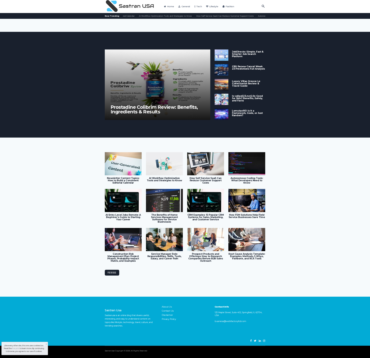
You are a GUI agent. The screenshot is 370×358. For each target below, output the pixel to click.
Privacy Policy (169, 319)
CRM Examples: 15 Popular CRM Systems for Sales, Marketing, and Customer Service (205, 217)
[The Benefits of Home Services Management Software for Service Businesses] (164, 200)
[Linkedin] (260, 340)
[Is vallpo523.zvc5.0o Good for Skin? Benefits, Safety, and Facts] (221, 99)
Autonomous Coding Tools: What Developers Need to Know (247, 180)
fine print (16, 348)
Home (170, 6)
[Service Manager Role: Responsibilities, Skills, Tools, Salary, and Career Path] (164, 239)
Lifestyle (213, 6)
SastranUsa (109, 351)
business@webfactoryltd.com (230, 321)
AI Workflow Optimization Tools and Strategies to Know (157, 16)
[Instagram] (264, 340)
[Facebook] (251, 340)
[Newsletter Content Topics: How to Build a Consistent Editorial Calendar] (123, 163)
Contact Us (168, 310)
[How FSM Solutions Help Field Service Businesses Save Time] (246, 200)
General (185, 6)
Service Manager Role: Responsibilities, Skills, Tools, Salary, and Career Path (164, 256)
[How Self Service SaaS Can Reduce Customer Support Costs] (205, 163)
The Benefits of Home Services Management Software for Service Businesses (164, 218)
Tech (199, 6)
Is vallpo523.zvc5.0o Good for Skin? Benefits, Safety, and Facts (247, 98)
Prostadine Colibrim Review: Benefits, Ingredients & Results (154, 109)
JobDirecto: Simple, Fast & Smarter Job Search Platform (247, 54)
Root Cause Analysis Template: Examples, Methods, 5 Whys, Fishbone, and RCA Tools (247, 256)
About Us (167, 306)
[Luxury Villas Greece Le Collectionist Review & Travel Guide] (221, 84)
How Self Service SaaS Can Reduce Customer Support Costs (216, 16)
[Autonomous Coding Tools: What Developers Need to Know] (246, 163)
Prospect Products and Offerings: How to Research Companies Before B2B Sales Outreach (205, 257)
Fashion (229, 6)
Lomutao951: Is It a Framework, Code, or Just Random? (247, 113)
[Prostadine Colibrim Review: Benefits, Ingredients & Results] (157, 84)
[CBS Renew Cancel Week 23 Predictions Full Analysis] (221, 70)
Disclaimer (167, 315)
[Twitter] (255, 340)
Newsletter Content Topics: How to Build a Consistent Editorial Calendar (123, 180)
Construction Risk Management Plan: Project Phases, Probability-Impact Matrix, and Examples (123, 257)
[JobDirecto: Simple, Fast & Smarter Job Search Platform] (221, 55)
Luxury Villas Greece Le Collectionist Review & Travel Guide (246, 83)
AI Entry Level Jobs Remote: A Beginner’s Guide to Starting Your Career (123, 217)
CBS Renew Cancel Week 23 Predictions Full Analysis (248, 67)
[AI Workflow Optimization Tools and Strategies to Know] (164, 163)
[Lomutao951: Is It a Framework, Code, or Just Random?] (221, 114)
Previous (112, 272)
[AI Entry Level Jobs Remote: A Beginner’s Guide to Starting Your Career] (123, 200)
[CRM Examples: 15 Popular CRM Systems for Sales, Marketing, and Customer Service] (205, 200)
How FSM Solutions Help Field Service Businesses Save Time (247, 216)
